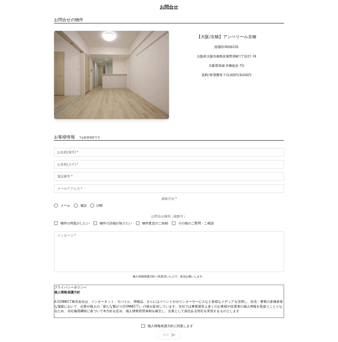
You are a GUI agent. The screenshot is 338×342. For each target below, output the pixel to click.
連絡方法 (169, 198)
